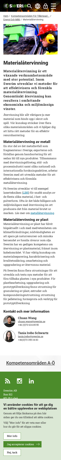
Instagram (19, 381)
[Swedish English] (37, 6)
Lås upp (45, 6)
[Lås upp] (45, 6)
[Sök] (29, 6)
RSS (7, 381)
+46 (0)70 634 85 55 (28, 324)
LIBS (25, 192)
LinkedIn (31, 381)
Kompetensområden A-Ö (30, 363)
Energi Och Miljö (11, 19)
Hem (5, 16)
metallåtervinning (42, 213)
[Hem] (15, 5)
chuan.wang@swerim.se (31, 321)
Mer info (12, 436)
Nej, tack (12, 452)
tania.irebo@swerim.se (30, 336)
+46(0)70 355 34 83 (28, 339)
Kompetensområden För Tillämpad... (30, 16)
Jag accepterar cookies (20, 444)
